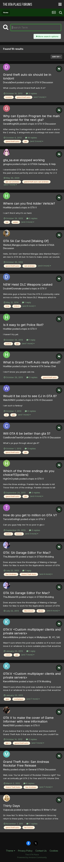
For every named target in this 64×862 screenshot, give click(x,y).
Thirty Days (11, 806)
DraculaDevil (9, 82)
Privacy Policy (25, 850)
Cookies (54, 850)
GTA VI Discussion (43, 82)
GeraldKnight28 (11, 123)
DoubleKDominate (12, 288)
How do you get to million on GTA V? (30, 515)
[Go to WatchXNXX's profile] (6, 388)
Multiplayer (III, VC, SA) (48, 637)
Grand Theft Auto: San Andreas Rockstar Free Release (26, 763)
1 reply (27, 302)
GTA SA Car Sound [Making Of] (26, 241)
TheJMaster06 (10, 556)
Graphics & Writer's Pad (44, 809)
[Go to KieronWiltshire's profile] (6, 621)
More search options (48, 36)
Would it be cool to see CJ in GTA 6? (30, 396)
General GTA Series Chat (43, 366)
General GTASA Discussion (42, 769)
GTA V (33, 207)
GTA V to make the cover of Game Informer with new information (28, 719)
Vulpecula (8, 809)
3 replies (32, 93)
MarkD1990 (9, 725)
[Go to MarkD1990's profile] (6, 710)
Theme (10, 850)
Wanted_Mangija (11, 245)
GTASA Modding (45, 556)
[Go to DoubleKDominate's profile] (6, 276)
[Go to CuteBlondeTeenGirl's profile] (6, 425)
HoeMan (7, 207)
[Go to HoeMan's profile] (6, 195)
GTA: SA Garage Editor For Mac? (27, 553)
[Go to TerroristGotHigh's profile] (6, 507)
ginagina (7, 164)
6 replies (31, 411)
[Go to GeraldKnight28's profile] (6, 108)
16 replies (32, 137)
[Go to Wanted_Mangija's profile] (6, 233)
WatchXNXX (9, 400)
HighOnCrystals (11, 478)
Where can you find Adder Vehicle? (29, 203)
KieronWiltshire (10, 637)
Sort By (56, 57)
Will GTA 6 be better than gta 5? (26, 433)
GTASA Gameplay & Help (43, 164)
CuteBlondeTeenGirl (13, 437)
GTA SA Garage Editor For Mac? (26, 593)
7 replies (32, 823)
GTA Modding (44, 681)
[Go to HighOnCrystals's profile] (6, 463)
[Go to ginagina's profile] (6, 152)
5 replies (32, 218)
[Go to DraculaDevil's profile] (6, 67)
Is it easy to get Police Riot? (23, 325)
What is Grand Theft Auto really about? (31, 362)
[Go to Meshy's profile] (6, 754)
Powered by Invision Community (32, 857)
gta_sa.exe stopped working (24, 160)
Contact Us (41, 850)
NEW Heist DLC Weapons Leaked (27, 284)
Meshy (6, 769)
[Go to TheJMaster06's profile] (6, 545)
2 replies (35, 492)
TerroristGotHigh (11, 519)
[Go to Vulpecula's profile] (6, 798)
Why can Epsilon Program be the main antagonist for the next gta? (31, 118)
